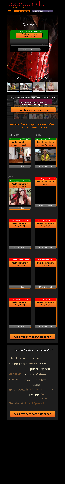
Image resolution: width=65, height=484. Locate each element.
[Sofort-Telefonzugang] (12, 10)
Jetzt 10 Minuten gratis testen (33, 109)
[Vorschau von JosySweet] (20, 204)
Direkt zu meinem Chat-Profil (45, 183)
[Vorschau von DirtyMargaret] (20, 162)
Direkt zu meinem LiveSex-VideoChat (29, 35)
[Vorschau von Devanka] (45, 162)
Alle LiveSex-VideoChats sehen (32, 336)
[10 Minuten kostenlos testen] (11, 10)
